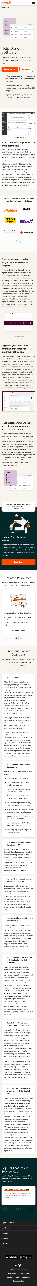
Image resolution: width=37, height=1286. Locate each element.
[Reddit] (29, 1250)
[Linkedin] (25, 1250)
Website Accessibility (23, 1277)
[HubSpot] (6, 2)
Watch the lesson (18, 631)
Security (10, 1277)
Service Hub (5, 8)
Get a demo (26, 69)
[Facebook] (6, 1250)
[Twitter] (20, 1250)
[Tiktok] (34, 1250)
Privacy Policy (24, 1273)
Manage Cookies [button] (18, 1281)
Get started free (9, 69)
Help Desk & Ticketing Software (16, 1189)
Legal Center (12, 1273)
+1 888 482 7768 (19, 509)
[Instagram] (10, 1250)
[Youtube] (15, 1250)
